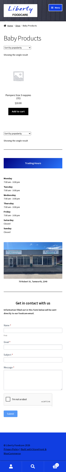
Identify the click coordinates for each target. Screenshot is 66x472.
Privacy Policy (11, 449)
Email (7, 342)
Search (33, 466)
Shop (17, 25)
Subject (8, 354)
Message (9, 367)
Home (10, 25)
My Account (11, 466)
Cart (51, 463)
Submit (10, 413)
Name (7, 325)
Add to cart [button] (18, 111)
